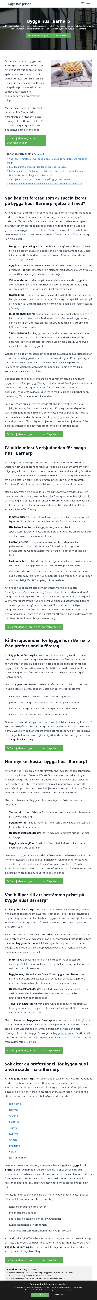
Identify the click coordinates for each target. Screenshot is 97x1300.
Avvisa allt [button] (58, 1295)
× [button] (94, 1283)
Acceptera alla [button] (40, 1295)
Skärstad (14, 1121)
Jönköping (15, 1103)
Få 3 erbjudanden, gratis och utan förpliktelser (48, 35)
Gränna (13, 1115)
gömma (38, 154)
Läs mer (73, 1290)
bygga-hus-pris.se (63, 1033)
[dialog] (48, 1290)
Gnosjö (13, 1139)
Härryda (14, 1109)
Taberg (13, 1127)
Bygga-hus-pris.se (19, 4)
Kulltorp (13, 1133)
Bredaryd (14, 1145)
